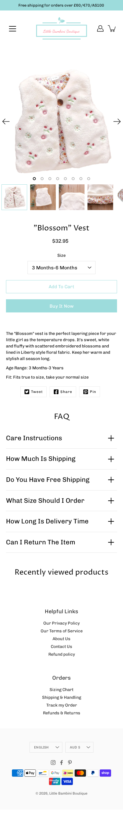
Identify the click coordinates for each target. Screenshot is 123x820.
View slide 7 (80, 178)
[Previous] (6, 121)
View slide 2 (42, 178)
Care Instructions (34, 438)
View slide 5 (65, 178)
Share (66, 392)
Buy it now (62, 306)
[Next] (117, 121)
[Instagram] (53, 762)
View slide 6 (73, 178)
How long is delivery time (47, 521)
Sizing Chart (61, 689)
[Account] (100, 28)
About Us (61, 638)
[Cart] (112, 28)
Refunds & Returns (61, 713)
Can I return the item (40, 542)
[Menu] (12, 28)
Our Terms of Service (62, 631)
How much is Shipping (41, 459)
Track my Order (61, 705)
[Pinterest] (70, 762)
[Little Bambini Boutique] (61, 28)
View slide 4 (57, 178)
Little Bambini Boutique (68, 793)
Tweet (37, 392)
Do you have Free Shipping (48, 480)
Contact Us (61, 646)
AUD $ (75, 747)
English (41, 747)
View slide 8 (88, 178)
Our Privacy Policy (61, 623)
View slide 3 (49, 178)
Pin (93, 392)
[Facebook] (61, 762)
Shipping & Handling (61, 697)
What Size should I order (45, 500)
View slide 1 (34, 178)
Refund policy (61, 654)
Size (61, 255)
